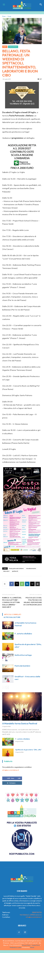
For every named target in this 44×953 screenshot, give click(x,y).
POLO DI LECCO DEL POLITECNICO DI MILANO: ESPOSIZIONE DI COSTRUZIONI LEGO (32, 601)
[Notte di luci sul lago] (8, 657)
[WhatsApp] (22, 584)
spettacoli (15, 571)
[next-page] (7, 687)
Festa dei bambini (22, 666)
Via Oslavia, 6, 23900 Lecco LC (31, 915)
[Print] (37, 584)
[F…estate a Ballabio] (8, 636)
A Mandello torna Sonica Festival (19, 723)
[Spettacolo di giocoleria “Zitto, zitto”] (8, 647)
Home (4, 16)
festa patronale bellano (16, 568)
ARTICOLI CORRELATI (12, 614)
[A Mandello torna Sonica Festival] (8, 625)
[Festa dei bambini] (8, 668)
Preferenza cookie (15, 947)
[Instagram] (25, 932)
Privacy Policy (26, 945)
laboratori (6, 571)
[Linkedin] (27, 584)
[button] (41, 4)
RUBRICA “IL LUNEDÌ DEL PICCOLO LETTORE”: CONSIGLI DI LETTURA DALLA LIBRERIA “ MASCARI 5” (12, 602)
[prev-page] (3, 687)
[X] (17, 584)
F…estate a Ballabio (23, 633)
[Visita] (22, 95)
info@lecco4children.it (10, 770)
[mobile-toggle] (3, 4)
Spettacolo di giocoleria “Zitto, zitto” (28, 750)
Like (19, 778)
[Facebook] (11, 584)
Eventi (9, 16)
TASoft (32, 947)
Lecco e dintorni (13, 46)
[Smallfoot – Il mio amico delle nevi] (8, 679)
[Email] (32, 584)
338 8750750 (37, 912)
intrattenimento (31, 568)
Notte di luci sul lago (23, 655)
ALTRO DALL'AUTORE (12, 617)
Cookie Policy (36, 945)
